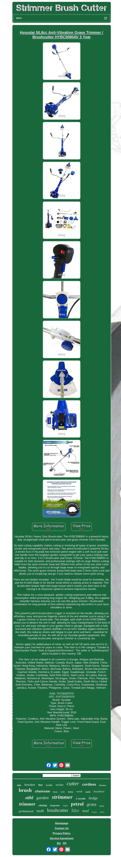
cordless (89, 784)
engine (65, 805)
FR (64, 843)
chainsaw (42, 791)
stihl (29, 797)
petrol (77, 804)
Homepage (61, 823)
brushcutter (57, 810)
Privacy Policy (61, 833)
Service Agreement (61, 838)
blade (102, 812)
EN (58, 843)
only (62, 791)
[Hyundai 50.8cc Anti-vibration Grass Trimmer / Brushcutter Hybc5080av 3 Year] (61, 61)
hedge (93, 798)
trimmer (27, 804)
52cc (75, 810)
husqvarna (55, 805)
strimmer (62, 797)
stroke (59, 784)
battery (94, 812)
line (40, 784)
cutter (73, 783)
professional (26, 811)
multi (40, 811)
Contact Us (62, 828)
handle (49, 785)
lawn (55, 792)
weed (79, 791)
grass (91, 804)
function (29, 784)
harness (102, 785)
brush (25, 790)
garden (42, 797)
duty (19, 785)
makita (88, 792)
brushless (99, 791)
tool (85, 811)
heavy (70, 792)
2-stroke (81, 798)
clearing (43, 805)
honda (102, 806)
